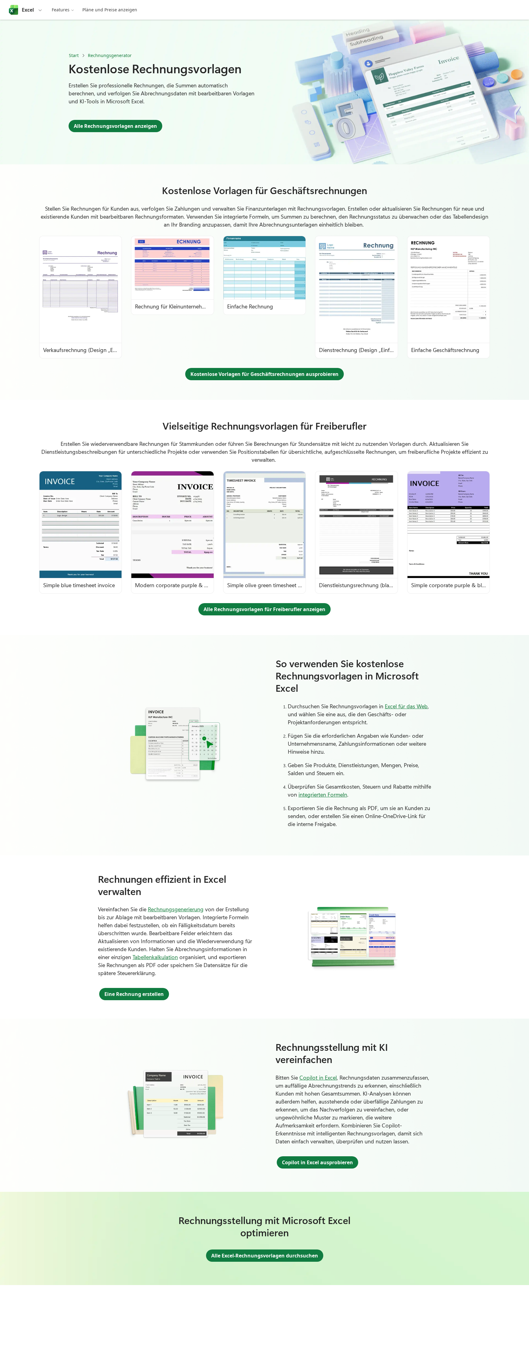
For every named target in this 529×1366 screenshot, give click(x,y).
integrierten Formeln (322, 794)
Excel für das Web (406, 706)
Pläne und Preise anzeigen (109, 10)
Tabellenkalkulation (155, 957)
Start (74, 55)
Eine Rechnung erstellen (134, 994)
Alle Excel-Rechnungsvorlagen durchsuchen (264, 1255)
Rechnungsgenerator (110, 55)
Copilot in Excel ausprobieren (317, 1162)
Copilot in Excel (318, 1077)
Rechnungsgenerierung (176, 909)
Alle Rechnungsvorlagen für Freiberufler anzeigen (264, 609)
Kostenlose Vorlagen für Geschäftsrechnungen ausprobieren (264, 374)
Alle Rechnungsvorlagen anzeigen (115, 126)
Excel (28, 9)
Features (60, 10)
